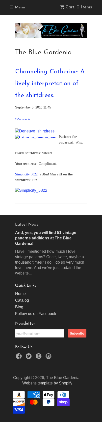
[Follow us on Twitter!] (29, 357)
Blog (19, 307)
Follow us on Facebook (35, 314)
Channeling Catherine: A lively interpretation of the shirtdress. (50, 83)
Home (20, 294)
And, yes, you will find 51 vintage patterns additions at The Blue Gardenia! (45, 238)
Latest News (26, 225)
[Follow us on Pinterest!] (39, 357)
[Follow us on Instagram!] (49, 357)
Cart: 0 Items (79, 7)
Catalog (22, 300)
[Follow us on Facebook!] (19, 357)
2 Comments (22, 119)
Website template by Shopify (47, 383)
